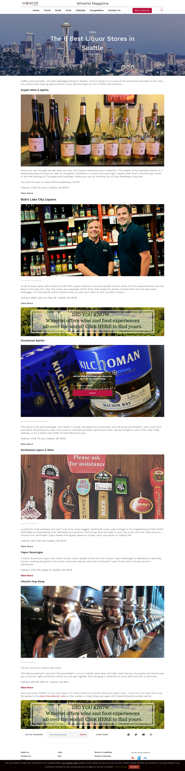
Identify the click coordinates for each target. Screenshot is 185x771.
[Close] (115, 372)
